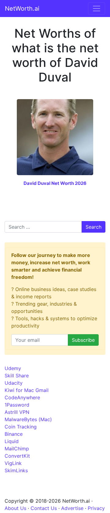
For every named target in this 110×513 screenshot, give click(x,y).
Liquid (12, 441)
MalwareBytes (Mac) (28, 419)
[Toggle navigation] (96, 8)
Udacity (14, 383)
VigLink (13, 463)
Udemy (13, 368)
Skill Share (17, 376)
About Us (15, 508)
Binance (14, 434)
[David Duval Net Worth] (55, 136)
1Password (17, 405)
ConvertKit (17, 456)
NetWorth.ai (22, 8)
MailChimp (17, 448)
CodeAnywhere (22, 397)
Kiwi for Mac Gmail (27, 390)
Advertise (72, 508)
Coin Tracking (21, 427)
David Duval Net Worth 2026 (55, 183)
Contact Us (44, 508)
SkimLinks (16, 470)
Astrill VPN (17, 412)
